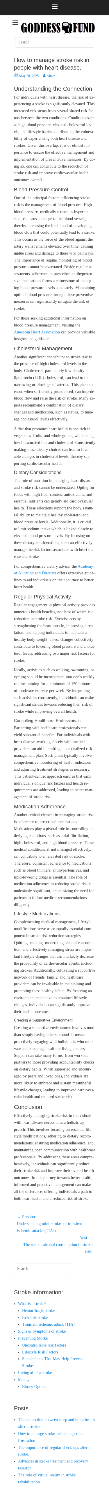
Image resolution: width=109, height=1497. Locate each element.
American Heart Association (37, 332)
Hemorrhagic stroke (38, 1311)
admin (51, 76)
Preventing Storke (33, 1338)
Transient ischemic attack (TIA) (48, 1324)
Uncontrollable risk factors (44, 1345)
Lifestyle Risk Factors (40, 1352)
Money (23, 1380)
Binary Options (34, 1387)
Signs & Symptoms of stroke (42, 1331)
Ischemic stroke (35, 1317)
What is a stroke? (32, 1304)
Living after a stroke (35, 1373)
